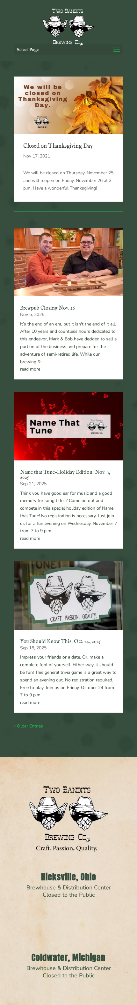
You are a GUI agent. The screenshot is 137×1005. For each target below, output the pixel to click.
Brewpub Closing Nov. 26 (47, 308)
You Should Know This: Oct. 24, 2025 (60, 642)
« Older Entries (28, 726)
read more (30, 369)
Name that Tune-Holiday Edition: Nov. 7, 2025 (65, 475)
